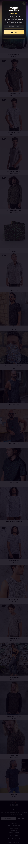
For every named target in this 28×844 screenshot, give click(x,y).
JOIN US (14, 32)
